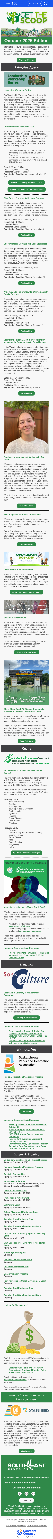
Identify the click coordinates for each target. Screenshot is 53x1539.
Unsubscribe (10, 1526)
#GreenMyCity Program (15, 1252)
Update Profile (21, 1526)
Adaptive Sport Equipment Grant (19, 1219)
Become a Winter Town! (26, 652)
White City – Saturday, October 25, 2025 (26, 189)
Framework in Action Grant (16, 1198)
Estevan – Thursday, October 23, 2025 (26, 182)
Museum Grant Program (15, 1181)
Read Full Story (26, 741)
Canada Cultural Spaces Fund (18, 1260)
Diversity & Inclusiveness (26, 1018)
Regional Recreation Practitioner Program (23, 1167)
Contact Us (26, 1500)
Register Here (26, 235)
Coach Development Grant (16, 1267)
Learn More (26, 1111)
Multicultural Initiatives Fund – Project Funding (25, 1160)
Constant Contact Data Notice (37, 1526)
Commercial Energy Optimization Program (28, 1144)
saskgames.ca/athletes (19, 926)
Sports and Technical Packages (26, 853)
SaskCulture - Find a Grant (21, 1372)
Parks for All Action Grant (15, 1191)
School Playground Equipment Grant (21, 1212)
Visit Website (26, 1451)
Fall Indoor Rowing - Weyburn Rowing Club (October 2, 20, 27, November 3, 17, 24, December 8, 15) (29, 955)
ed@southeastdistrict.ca (15, 1380)
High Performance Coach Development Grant (25, 1281)
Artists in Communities (14, 1174)
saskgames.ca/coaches (30, 931)
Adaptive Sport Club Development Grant (22, 1226)
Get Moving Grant (12, 1205)
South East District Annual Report (26, 592)
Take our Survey (26, 544)
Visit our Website (26, 60)
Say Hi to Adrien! (26, 506)
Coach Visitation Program (16, 1274)
